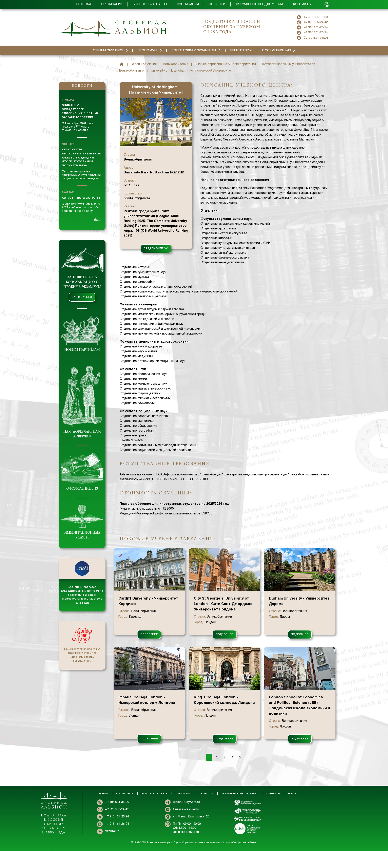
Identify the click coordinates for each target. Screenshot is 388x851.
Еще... (98, 220)
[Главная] (121, 64)
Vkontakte (112, 831)
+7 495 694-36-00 (316, 17)
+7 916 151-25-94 (316, 27)
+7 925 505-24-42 (316, 22)
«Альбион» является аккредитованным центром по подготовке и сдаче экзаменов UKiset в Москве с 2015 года (82, 595)
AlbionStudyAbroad (186, 802)
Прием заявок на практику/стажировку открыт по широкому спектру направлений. (82, 655)
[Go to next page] (247, 757)
